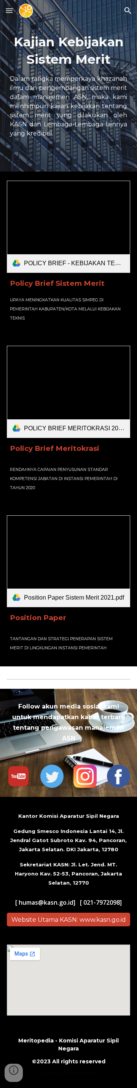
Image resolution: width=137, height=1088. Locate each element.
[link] (68, 227)
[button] (9, 10)
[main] (68, 85)
